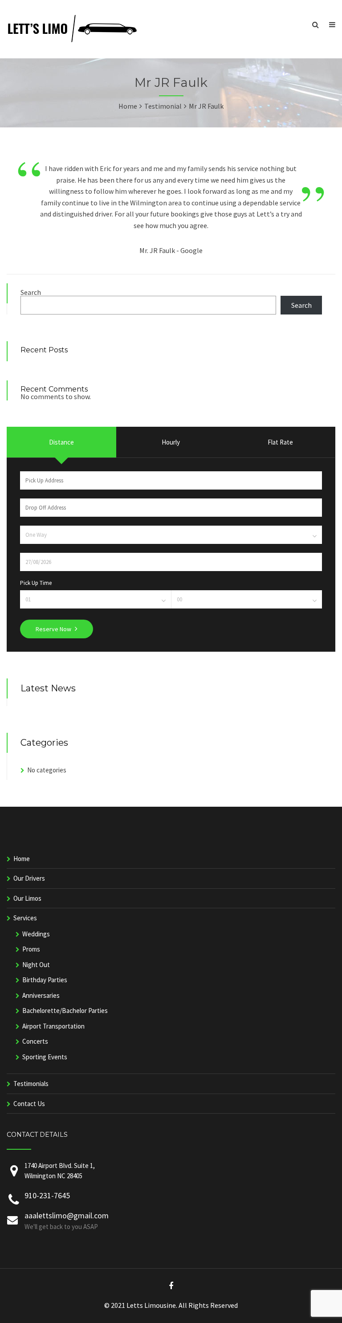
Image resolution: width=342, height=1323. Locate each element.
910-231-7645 (47, 1195)
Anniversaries (41, 995)
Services (25, 918)
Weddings (36, 934)
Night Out (36, 964)
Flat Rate (280, 442)
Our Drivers (29, 878)
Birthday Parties (44, 980)
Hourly (171, 442)
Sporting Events (44, 1057)
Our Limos (27, 898)
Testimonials (31, 1083)
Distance (61, 442)
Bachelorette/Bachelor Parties (65, 1010)
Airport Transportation (53, 1026)
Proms (31, 949)
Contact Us (29, 1103)
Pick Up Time (36, 583)
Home (21, 858)
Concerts (35, 1041)
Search (30, 292)
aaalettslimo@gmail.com (66, 1215)
